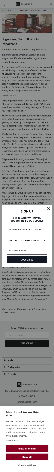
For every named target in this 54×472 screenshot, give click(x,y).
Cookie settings (27, 465)
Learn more (12, 439)
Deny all (27, 456)
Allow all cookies (27, 448)
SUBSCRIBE (27, 259)
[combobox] (27, 240)
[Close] (48, 208)
